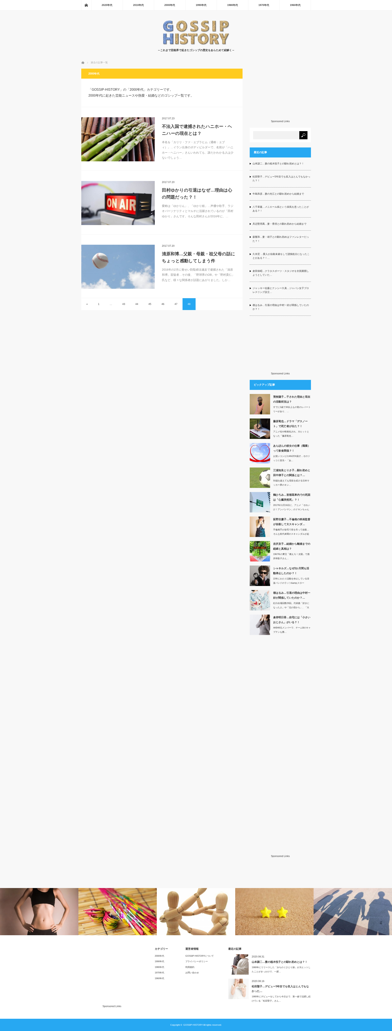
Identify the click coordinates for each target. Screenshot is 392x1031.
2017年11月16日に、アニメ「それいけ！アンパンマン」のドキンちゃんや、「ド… (291, 509)
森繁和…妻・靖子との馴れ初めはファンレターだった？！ (281, 238)
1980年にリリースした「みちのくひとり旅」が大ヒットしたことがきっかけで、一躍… (281, 969)
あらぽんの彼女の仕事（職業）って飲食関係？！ (291, 448)
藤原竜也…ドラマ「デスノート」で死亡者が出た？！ (290, 423)
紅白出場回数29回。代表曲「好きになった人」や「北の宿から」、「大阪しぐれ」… (291, 607)
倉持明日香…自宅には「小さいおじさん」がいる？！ (291, 620)
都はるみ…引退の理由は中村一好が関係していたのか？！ (281, 307)
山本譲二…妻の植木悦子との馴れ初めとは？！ (278, 163)
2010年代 (138, 5)
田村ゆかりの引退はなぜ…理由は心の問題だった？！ (197, 193)
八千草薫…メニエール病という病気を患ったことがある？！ (281, 208)
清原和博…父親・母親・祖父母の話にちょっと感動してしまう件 (198, 257)
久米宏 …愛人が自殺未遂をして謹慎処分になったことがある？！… (281, 256)
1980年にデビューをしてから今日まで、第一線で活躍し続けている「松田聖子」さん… (281, 998)
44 (136, 304)
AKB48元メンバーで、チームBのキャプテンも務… (292, 629)
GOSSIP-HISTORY (193, 1025)
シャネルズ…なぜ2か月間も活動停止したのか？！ (291, 571)
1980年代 (232, 5)
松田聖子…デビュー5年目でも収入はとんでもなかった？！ (281, 178)
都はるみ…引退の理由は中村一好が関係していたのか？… (291, 595)
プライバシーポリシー (196, 961)
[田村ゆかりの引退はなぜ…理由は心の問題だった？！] (118, 203)
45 (149, 304)
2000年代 (169, 5)
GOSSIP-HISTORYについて (199, 956)
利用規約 (189, 967)
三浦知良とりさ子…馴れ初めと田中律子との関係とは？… (291, 472)
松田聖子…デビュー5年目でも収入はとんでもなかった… (280, 989)
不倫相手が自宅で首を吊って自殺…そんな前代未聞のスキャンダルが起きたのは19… (291, 533)
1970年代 (263, 5)
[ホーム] (86, 5)
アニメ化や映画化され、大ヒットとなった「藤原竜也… (291, 433)
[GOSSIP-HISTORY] (196, 44)
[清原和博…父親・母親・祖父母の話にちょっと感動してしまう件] (118, 267)
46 (162, 304)
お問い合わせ (192, 972)
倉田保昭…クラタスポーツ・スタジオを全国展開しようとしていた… (281, 273)
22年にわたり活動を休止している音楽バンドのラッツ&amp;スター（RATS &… (291, 582)
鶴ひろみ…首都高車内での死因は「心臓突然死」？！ (291, 497)
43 (123, 304)
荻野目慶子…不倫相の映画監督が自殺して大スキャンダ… (291, 522)
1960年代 (295, 5)
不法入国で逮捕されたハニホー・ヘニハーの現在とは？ (197, 130)
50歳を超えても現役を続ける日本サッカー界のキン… (291, 482)
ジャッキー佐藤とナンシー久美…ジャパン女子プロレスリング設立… (281, 290)
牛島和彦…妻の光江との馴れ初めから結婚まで (278, 193)
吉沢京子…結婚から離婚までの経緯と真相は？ (291, 546)
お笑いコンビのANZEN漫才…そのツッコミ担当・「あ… (291, 458)
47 (176, 304)
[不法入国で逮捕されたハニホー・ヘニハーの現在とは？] (118, 139)
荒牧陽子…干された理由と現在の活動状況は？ (291, 399)
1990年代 (201, 5)
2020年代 (107, 5)
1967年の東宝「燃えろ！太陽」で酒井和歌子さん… (291, 556)
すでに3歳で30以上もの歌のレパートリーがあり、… (292, 409)
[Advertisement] (280, 94)
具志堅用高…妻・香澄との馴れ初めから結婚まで (279, 223)
